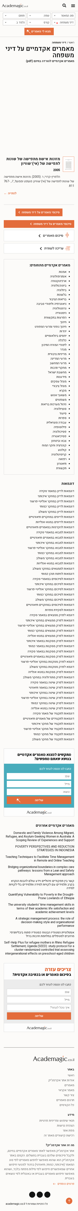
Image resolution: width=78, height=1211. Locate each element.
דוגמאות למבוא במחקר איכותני (55, 543)
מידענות (61, 377)
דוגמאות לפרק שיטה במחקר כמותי (52, 703)
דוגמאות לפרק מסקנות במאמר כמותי (51, 646)
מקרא (62, 390)
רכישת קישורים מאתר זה (59, 1135)
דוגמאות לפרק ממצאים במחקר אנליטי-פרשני (46, 625)
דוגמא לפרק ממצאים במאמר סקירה (52, 615)
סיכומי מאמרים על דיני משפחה (52, 224)
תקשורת (61, 468)
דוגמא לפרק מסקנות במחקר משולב (51, 667)
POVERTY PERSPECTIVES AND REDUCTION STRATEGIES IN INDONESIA (44, 848)
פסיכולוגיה (59, 431)
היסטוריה (60, 313)
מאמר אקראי (66, 1090)
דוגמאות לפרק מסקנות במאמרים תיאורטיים (47, 656)
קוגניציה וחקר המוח (54, 445)
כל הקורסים (66, 1105)
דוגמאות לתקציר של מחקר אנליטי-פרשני (49, 729)
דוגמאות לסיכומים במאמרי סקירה (53, 579)
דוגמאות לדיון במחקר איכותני (56, 496)
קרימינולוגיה (58, 454)
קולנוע (62, 450)
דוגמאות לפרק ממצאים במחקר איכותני (50, 620)
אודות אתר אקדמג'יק (61, 1080)
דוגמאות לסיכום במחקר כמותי (55, 594)
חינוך (63, 322)
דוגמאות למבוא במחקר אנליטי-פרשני (51, 548)
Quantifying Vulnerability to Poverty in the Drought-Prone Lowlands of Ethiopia (41, 896)
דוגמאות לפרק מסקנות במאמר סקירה (51, 651)
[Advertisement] (39, 110)
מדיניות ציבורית (57, 354)
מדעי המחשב (58, 363)
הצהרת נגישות (65, 1125)
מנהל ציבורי (59, 386)
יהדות (63, 331)
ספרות (62, 418)
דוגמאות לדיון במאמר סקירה (56, 491)
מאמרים (69, 1085)
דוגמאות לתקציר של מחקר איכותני (53, 723)
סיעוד (62, 413)
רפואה (62, 459)
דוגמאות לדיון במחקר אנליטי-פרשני (52, 501)
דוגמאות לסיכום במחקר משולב (54, 599)
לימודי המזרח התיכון (54, 345)
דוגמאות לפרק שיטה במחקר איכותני (51, 692)
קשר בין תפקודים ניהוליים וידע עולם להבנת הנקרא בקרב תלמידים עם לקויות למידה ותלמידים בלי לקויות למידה (41, 884)
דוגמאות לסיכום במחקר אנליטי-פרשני (50, 589)
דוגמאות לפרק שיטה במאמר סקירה (52, 682)
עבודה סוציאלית (56, 422)
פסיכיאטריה (59, 436)
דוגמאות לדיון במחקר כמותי (57, 506)
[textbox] (63, 15)
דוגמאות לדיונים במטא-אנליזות (55, 522)
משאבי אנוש (58, 395)
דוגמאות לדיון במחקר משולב (56, 512)
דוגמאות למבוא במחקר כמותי (56, 553)
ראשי (71, 43)
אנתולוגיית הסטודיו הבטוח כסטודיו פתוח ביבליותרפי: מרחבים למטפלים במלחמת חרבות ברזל (41, 934)
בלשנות (61, 294)
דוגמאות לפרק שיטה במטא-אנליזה (52, 708)
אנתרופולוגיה (58, 276)
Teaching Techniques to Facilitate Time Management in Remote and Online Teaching (39, 859)
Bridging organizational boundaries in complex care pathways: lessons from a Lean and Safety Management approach (41, 871)
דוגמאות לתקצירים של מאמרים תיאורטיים (48, 718)
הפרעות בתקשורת (55, 317)
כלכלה (62, 340)
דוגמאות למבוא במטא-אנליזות (55, 563)
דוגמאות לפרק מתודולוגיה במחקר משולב (48, 677)
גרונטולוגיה (59, 308)
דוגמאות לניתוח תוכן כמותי (57, 574)
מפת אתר (68, 1130)
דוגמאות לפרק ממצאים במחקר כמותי (51, 630)
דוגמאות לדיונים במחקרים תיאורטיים (51, 517)
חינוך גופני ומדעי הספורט (50, 326)
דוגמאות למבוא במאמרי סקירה (55, 532)
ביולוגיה (61, 290)
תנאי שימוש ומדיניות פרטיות (56, 1120)
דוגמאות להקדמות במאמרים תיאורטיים (50, 527)
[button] (73, 5)
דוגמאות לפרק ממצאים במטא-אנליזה (51, 636)
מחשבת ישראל (57, 372)
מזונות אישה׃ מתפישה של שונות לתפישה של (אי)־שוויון (33, 161)
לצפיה (12, 193)
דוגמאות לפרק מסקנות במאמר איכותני (50, 641)
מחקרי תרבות (58, 367)
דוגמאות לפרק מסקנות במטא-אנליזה (51, 672)
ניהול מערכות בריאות (53, 404)
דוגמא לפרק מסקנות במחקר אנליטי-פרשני (47, 661)
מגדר (63, 349)
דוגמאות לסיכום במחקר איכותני (54, 584)
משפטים (60, 399)
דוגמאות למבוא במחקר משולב (55, 558)
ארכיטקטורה (58, 281)
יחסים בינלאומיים (55, 336)
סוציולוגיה (60, 409)
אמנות (62, 272)
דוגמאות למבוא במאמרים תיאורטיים (52, 537)
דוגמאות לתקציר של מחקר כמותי (54, 734)
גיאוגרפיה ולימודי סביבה (51, 304)
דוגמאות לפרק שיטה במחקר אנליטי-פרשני (47, 698)
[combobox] (63, 15)
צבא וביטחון (58, 441)
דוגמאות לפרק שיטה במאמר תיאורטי (51, 687)
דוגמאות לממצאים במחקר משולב (53, 568)
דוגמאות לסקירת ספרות (59, 610)
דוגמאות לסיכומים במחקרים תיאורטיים (50, 605)
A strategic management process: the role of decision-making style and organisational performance (45, 922)
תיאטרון (61, 463)
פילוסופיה (60, 427)
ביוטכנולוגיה (58, 285)
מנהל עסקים (58, 381)
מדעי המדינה (58, 358)
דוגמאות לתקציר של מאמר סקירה (53, 713)
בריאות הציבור (57, 299)
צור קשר (69, 1095)
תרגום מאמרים (65, 1100)
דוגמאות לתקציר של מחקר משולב (53, 739)
